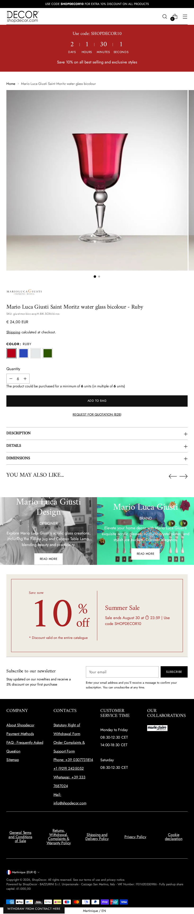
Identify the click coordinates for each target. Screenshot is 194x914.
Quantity (13, 369)
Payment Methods (20, 733)
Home (10, 83)
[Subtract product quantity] (11, 378)
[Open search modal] (165, 16)
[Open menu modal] (185, 16)
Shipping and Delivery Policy (97, 837)
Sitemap (12, 759)
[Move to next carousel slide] (184, 476)
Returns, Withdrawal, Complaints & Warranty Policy (59, 837)
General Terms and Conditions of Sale (20, 837)
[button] (95, 276)
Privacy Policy (135, 837)
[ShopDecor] (23, 16)
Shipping (13, 332)
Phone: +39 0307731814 (73, 759)
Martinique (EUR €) (24, 872)
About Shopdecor (20, 725)
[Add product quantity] (25, 378)
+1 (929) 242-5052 (68, 768)
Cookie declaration (173, 837)
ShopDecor (39, 879)
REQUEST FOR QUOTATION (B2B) (97, 414)
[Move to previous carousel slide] (173, 476)
